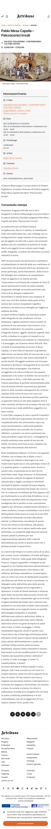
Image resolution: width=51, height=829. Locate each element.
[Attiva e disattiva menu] (2, 16)
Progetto (4, 742)
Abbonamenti (32, 738)
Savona (26, 25)
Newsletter (31, 745)
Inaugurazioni (32, 757)
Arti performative (8, 748)
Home (3, 25)
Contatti (4, 777)
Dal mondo (5, 758)
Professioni (5, 745)
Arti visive (5, 738)
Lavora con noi (7, 780)
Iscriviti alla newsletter (25, 823)
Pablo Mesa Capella (12, 158)
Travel (29, 774)
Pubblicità (5, 774)
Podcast (30, 748)
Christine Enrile (10, 168)
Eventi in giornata (34, 764)
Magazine (31, 742)
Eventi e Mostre (14, 25)
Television (5, 765)
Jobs (3, 762)
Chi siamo (5, 770)
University (31, 770)
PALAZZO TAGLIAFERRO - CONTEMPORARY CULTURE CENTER (22, 42)
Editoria (4, 752)
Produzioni (31, 777)
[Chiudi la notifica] (49, 809)
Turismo (4, 755)
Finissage (30, 761)
